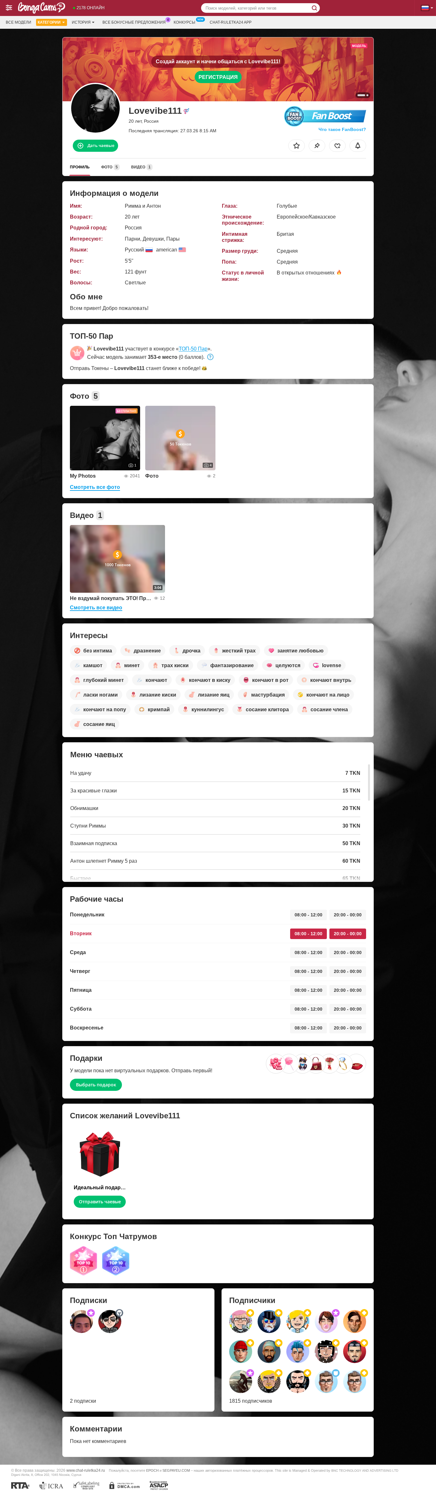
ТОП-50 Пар (193, 348)
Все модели (18, 22)
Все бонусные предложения (134, 22)
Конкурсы (184, 22)
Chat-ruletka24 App (231, 22)
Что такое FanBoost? (342, 129)
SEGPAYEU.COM (176, 1470)
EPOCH (152, 1470)
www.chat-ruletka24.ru (85, 1470)
